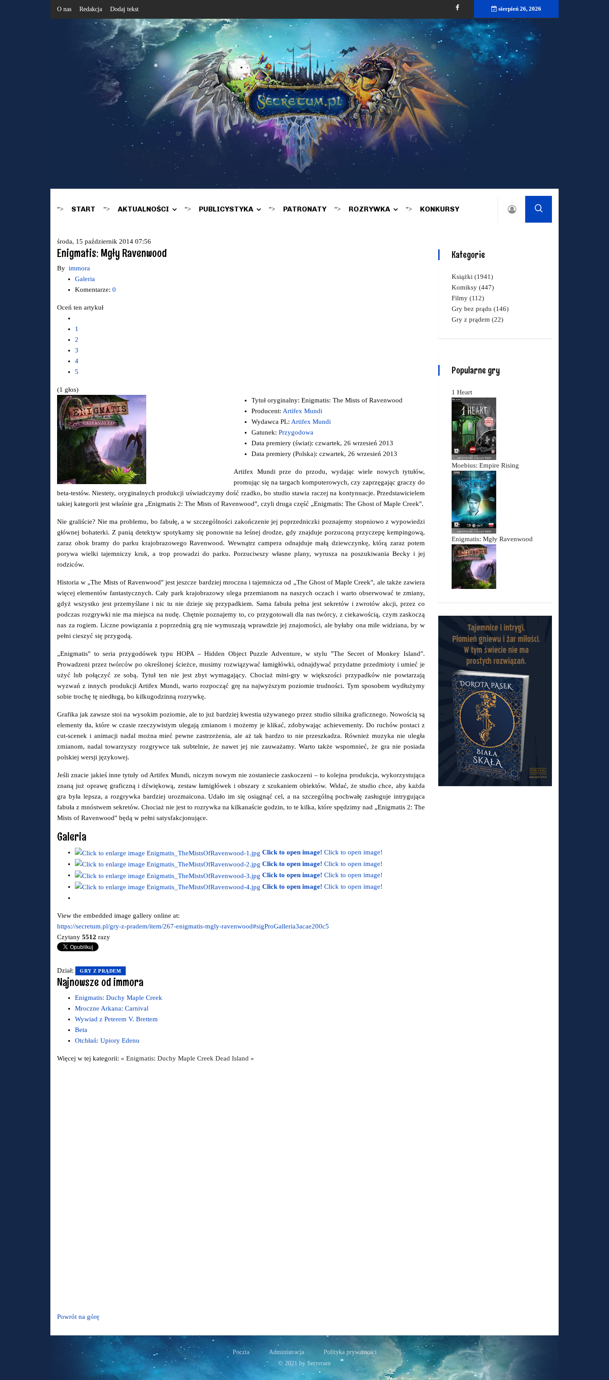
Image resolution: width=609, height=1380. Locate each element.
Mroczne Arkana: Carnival (111, 1008)
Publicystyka (226, 209)
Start (83, 209)
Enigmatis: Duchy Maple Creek (118, 997)
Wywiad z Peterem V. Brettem (116, 1019)
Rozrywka (369, 209)
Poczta (241, 1352)
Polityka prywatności (350, 1352)
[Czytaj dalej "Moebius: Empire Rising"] (474, 501)
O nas (64, 9)
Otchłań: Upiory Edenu (107, 1040)
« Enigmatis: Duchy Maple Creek (168, 1058)
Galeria (85, 278)
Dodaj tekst (124, 9)
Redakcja (90, 9)
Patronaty (304, 209)
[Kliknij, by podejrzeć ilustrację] (101, 439)
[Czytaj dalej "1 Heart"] (474, 427)
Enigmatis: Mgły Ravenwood (492, 539)
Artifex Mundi (302, 410)
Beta (81, 1029)
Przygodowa (296, 432)
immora (79, 268)
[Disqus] (241, 1185)
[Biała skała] (495, 700)
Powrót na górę (78, 1316)
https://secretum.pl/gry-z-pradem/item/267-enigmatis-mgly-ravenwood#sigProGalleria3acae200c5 (193, 926)
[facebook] (457, 7)
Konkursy (439, 209)
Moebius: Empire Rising (485, 465)
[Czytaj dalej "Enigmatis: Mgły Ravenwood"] (474, 565)
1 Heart (462, 392)
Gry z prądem (100, 971)
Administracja (286, 1352)
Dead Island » (234, 1058)
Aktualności (143, 209)
